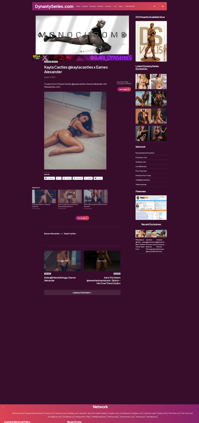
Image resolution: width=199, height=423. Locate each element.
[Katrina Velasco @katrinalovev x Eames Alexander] (96, 196)
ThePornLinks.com (127, 417)
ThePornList (140, 417)
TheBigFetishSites (143, 180)
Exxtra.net (49, 413)
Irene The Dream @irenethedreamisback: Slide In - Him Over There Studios (103, 280)
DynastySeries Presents (145, 153)
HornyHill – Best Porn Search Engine (93, 413)
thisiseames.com (52, 87)
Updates (54, 61)
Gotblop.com (141, 162)
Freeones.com (141, 157)
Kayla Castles (70, 233)
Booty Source (18, 413)
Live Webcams (141, 166)
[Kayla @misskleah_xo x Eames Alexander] (44, 196)
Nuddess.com (137, 413)
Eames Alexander (53, 233)
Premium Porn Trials (143, 175)
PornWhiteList (68, 417)
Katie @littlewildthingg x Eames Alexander (60, 279)
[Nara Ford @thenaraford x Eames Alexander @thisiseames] (70, 196)
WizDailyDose (151, 417)
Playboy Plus (162, 413)
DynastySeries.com (54, 6)
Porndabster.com (54, 417)
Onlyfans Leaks (150, 413)
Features (47, 61)
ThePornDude (141, 184)
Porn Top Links (141, 171)
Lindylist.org (113, 413)
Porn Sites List (174, 413)
